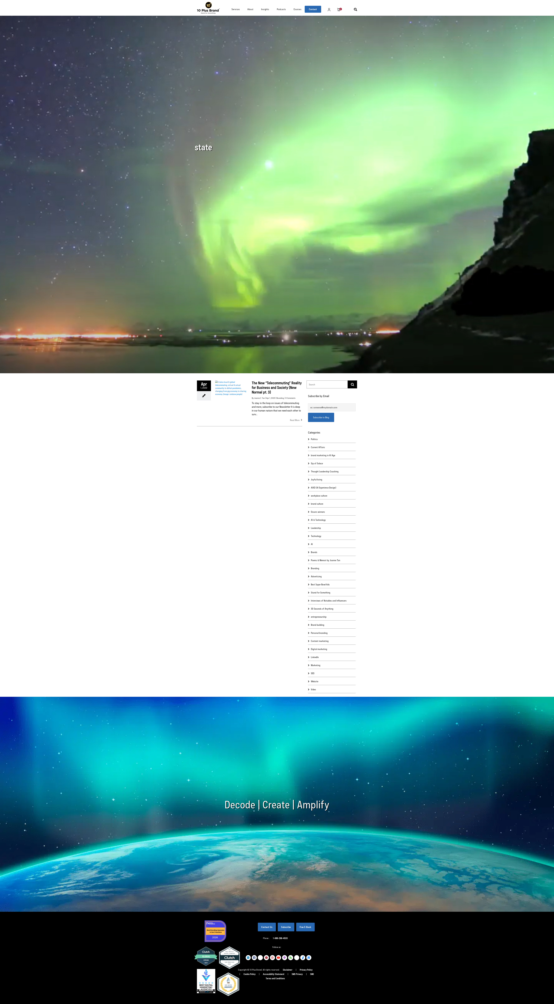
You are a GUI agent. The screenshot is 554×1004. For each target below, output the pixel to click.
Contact (313, 9)
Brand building (317, 624)
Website (314, 681)
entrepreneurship (318, 616)
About (250, 9)
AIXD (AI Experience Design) (323, 487)
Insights (265, 9)
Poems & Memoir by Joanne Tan (325, 560)
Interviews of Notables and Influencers (329, 600)
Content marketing (320, 641)
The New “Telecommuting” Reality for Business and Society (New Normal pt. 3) (277, 387)
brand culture (317, 503)
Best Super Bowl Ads (320, 584)
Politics (314, 439)
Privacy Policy (306, 969)
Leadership (316, 528)
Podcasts (281, 9)
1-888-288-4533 (280, 938)
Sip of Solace (317, 463)
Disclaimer (288, 969)
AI (312, 544)
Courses (298, 9)
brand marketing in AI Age (323, 455)
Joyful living (316, 479)
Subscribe (286, 927)
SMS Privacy (297, 974)
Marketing (315, 665)
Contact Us (266, 927)
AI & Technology (318, 519)
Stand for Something (320, 592)
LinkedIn (315, 657)
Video (313, 689)
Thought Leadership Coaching (324, 471)
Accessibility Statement (274, 974)
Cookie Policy (250, 974)
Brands (314, 552)
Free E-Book (305, 927)
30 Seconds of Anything (322, 608)
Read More (295, 420)
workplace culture (319, 495)
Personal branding (319, 632)
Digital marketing (319, 649)
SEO (312, 673)
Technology (316, 536)
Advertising (316, 576)
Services (236, 9)
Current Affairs (318, 447)
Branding (280, 398)
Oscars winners (318, 511)
